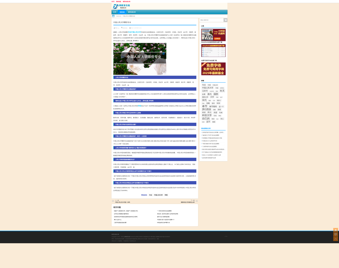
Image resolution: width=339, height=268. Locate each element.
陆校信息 (118, 1)
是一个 (221, 106)
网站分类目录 (139, 236)
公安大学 (212, 91)
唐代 (209, 94)
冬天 (222, 90)
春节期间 (213, 106)
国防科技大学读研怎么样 (188, 202)
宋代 (204, 100)
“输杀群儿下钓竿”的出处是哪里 (210, 135)
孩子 (221, 97)
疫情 (204, 112)
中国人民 (215, 85)
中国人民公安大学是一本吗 (122, 202)
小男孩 (225, 236)
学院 (139, 106)
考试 (220, 115)
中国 (209, 85)
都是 (213, 122)
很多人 (219, 100)
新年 (213, 103)
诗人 (222, 119)
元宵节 (205, 90)
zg (118, 28)
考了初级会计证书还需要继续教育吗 (212, 152)
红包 (215, 115)
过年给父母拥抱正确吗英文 (121, 214)
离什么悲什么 (117, 219)
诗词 (203, 122)
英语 (213, 119)
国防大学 (205, 97)
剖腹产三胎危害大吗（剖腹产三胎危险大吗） (126, 211)
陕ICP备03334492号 (165, 236)
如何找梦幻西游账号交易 (209, 158)
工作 (214, 100)
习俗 (216, 88)
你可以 (222, 88)
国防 (216, 93)
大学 (212, 96)
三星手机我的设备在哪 (120, 222)
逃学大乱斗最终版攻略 (163, 217)
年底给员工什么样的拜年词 (209, 141)
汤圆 (214, 109)
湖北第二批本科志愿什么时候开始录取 (167, 214)
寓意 (210, 100)
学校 (217, 97)
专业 (129, 32)
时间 (218, 103)
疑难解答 (158, 236)
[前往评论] (335, 234)
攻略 (208, 103)
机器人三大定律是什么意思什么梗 (211, 155)
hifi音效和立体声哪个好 (163, 222)
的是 (215, 112)
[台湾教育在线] (121, 3)
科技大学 (207, 115)
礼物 (220, 112)
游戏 (219, 109)
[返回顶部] (335, 239)
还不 (208, 121)
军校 (217, 91)
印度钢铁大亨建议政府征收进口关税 (212, 138)
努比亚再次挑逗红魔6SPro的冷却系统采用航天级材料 (214, 149)
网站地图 (153, 236)
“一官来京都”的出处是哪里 (164, 211)
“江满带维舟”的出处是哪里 (209, 146)
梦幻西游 (206, 109)
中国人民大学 (136, 32)
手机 (203, 103)
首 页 (113, 1)
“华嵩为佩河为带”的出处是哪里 (210, 143)
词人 (217, 119)
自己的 (206, 118)
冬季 (203, 94)
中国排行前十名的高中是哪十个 (165, 219)
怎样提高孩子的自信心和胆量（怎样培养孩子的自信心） (214, 132)
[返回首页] (335, 230)
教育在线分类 (126, 1)
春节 (204, 106)
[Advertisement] (53, 255)
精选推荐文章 (146, 236)
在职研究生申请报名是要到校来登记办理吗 (125, 217)
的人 (210, 112)
